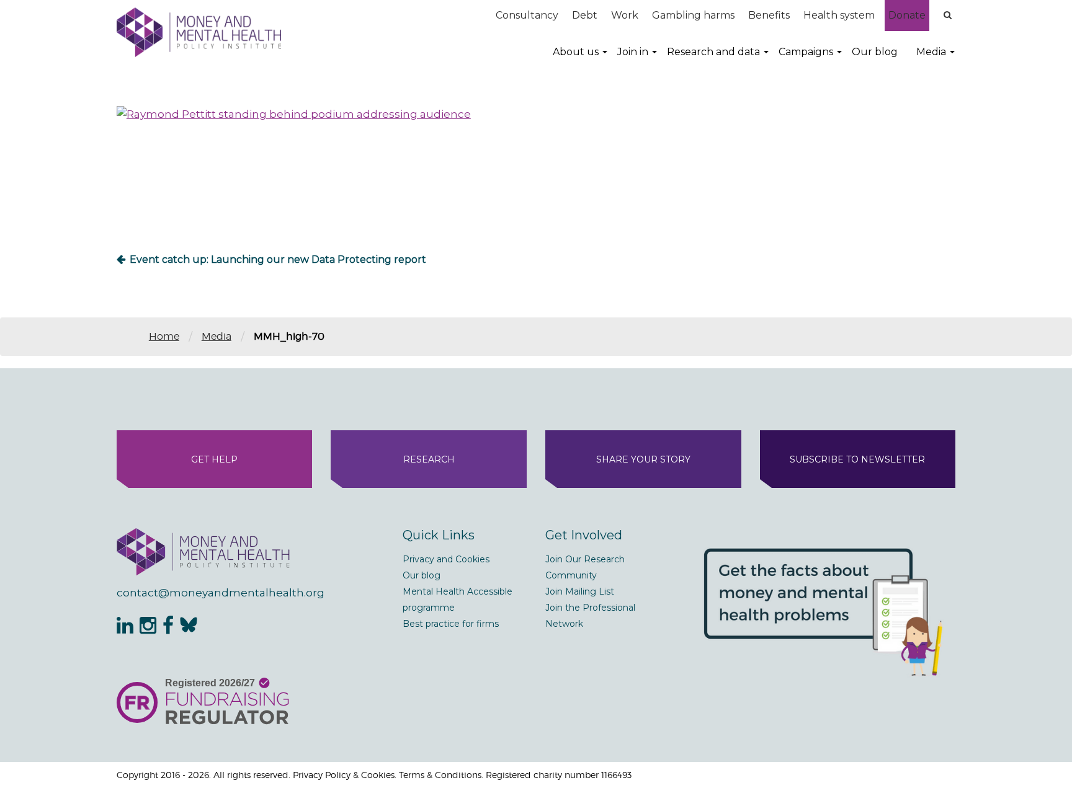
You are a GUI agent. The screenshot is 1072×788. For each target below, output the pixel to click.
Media (931, 52)
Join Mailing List (579, 591)
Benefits (769, 15)
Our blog (875, 52)
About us (576, 52)
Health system (839, 15)
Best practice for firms (451, 623)
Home (164, 336)
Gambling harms (693, 15)
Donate (907, 15)
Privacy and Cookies (446, 559)
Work (624, 15)
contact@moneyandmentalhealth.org (220, 593)
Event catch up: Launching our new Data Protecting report (278, 259)
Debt (584, 15)
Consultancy (527, 15)
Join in (632, 52)
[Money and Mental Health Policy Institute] (199, 32)
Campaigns (806, 52)
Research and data (713, 52)
